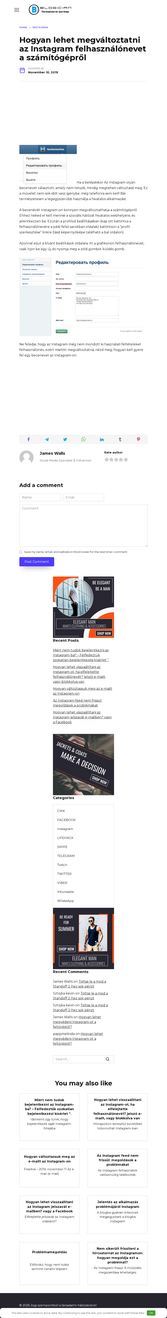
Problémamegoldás (49, 1252)
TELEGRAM (66, 856)
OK (151, 1313)
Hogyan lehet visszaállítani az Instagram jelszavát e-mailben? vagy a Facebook (82, 717)
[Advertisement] (83, 116)
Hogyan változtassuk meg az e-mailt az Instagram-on (49, 1159)
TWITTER (64, 874)
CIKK (61, 811)
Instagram (65, 829)
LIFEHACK (65, 838)
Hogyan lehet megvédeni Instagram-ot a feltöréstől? (77, 1022)
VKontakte (65, 892)
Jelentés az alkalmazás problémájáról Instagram (117, 1204)
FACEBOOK (66, 820)
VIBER (62, 883)
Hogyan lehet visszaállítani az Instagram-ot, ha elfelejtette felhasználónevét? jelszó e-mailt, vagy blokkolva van (117, 1109)
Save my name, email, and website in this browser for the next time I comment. (76, 551)
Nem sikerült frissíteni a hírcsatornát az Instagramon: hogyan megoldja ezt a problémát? (117, 1255)
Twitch (62, 865)
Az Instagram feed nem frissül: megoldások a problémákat (117, 1160)
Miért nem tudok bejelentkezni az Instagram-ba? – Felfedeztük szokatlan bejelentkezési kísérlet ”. (81, 655)
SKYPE (62, 847)
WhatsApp (65, 901)
